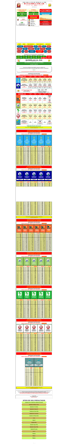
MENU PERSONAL (30, 44)
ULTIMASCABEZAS (49, 57)
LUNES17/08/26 (39, 56)
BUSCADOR (20, 46)
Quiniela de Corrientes (34, 413)
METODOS (22, 15)
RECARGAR (48, 44)
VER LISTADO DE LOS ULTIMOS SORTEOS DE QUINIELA (34, 62)
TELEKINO (42, 48)
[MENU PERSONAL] (22, 4)
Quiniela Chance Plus (34, 426)
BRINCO (48, 46)
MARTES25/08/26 (44, 58)
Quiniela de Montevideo (34, 415)
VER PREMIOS (30, 86)
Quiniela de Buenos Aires (34, 404)
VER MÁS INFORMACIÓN (34, 127)
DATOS (24, 14)
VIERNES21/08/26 (28, 58)
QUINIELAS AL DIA (28, 46)
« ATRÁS (19, 44)
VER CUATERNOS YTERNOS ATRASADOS (46, 24)
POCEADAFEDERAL (37, 48)
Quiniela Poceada (34, 429)
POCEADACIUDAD (19, 48)
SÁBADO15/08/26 (34, 56)
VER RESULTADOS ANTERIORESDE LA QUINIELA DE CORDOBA (34, 220)
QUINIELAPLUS (25, 48)
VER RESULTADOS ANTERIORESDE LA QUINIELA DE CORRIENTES (34, 320)
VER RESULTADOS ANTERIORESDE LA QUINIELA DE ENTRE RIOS (34, 287)
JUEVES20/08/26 (24, 58)
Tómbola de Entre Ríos (34, 411)
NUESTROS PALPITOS (32, 51)
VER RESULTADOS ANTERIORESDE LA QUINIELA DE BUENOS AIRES (34, 167)
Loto (34, 417)
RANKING (26, 51)
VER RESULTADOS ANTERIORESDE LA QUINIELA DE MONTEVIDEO (34, 353)
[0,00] (33, 19)
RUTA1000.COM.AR (34, 4)
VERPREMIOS (18, 82)
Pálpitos (34, 438)
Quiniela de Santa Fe (34, 409)
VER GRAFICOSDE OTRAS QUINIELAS (45, 22)
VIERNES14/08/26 (28, 56)
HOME (24, 44)
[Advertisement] (34, 34)
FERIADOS (49, 51)
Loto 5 (34, 431)
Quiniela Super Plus (34, 424)
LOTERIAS (48, 48)
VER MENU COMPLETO (34, 64)
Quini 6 (34, 420)
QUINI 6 (35, 46)
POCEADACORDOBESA (31, 48)
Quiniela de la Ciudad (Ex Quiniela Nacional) (34, 402)
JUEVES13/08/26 (24, 56)
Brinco (34, 435)
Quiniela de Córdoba (34, 406)
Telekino (34, 433)
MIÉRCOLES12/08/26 (18, 56)
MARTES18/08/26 (44, 56)
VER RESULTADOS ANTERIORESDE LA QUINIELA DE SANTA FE (34, 253)
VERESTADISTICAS (24, 81)
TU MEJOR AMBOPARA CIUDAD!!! (39, 51)
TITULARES (22, 12)
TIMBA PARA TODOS (23, 20)
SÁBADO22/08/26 (34, 58)
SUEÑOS (45, 51)
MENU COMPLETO (40, 44)
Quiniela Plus (34, 422)
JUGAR (33, 12)
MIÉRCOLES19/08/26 (18, 58)
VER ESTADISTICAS (24, 123)
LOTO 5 (44, 46)
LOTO (40, 46)
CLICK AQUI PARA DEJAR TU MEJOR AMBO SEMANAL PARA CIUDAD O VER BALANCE (34, 71)
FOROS (19, 14)
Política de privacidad (34, 397)
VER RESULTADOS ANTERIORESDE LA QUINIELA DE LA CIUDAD (34, 131)
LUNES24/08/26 (39, 58)
